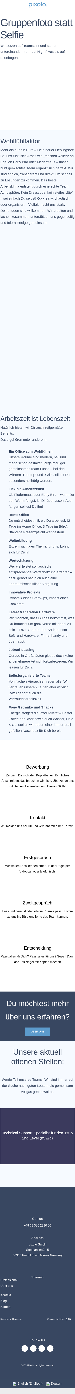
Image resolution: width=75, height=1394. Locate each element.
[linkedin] (50, 1348)
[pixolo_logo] (37, 2)
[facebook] (33, 1348)
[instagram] (25, 1348)
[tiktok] (41, 1348)
